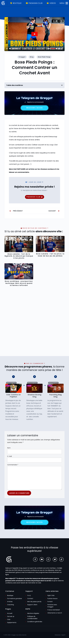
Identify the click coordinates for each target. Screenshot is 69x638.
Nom (9, 448)
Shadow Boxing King (34, 396)
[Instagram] (48, 559)
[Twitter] (55, 559)
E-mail (9, 456)
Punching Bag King (55, 396)
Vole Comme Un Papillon (13, 396)
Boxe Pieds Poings (44, 57)
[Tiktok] (61, 559)
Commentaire (12, 465)
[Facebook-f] (35, 559)
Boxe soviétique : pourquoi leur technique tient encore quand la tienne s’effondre (19, 283)
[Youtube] (42, 559)
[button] (62, 85)
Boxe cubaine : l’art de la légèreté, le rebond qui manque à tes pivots (19, 256)
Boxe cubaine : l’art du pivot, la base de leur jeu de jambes (50, 255)
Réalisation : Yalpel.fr (60, 635)
